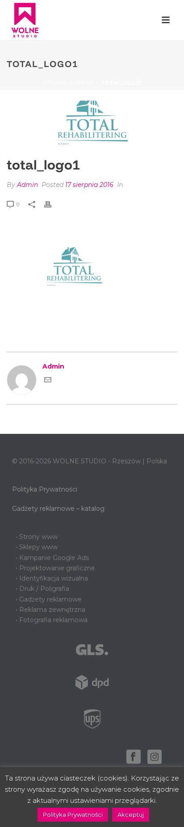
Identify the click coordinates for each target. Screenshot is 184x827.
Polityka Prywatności (44, 489)
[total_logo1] (92, 124)
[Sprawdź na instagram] (154, 757)
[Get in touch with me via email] (47, 381)
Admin (27, 185)
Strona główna (68, 83)
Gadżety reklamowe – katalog (58, 509)
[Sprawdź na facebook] (133, 757)
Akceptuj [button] (130, 814)
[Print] (52, 204)
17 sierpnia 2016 (89, 185)
